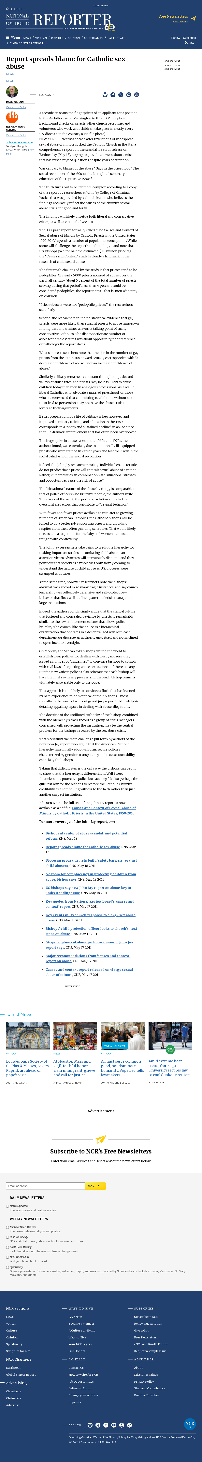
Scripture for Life (18, 1351)
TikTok (129, 1425)
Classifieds (13, 1391)
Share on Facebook (112, 94)
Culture (57, 38)
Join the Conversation (19, 142)
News (27, 38)
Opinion (74, 38)
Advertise (13, 1405)
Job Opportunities (81, 1381)
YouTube (113, 1425)
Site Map (131, 1437)
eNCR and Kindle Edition (151, 1344)
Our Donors (77, 1351)
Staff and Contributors (150, 1388)
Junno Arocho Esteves (115, 1083)
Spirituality (93, 38)
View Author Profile (16, 107)
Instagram (121, 1425)
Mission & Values (146, 1374)
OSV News (76, 1083)
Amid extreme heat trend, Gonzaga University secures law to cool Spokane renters (170, 1068)
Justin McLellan (16, 1083)
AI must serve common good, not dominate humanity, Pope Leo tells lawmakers (122, 1068)
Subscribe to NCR (146, 1317)
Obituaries (13, 1398)
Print (136, 94)
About (138, 1368)
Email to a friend (128, 94)
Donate (189, 42)
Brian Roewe (157, 1082)
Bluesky (90, 1425)
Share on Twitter (120, 94)
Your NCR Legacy (80, 1344)
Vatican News (115, 1045)
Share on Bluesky (105, 94)
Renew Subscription (148, 1323)
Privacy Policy (144, 1381)
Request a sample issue (150, 1351)
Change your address (83, 1395)
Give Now (75, 1317)
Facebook (105, 1425)
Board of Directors (147, 1395)
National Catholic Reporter (190, 1424)
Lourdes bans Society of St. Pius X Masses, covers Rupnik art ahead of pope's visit (27, 1068)
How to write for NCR (83, 1374)
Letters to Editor (80, 1388)
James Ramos (61, 1083)
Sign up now (180, 21)
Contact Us (76, 1368)
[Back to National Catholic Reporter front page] (60, 22)
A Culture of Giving (82, 1330)
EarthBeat (115, 38)
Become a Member (81, 1323)
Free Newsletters (146, 1337)
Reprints (75, 1402)
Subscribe (189, 37)
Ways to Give (77, 1337)
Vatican (41, 38)
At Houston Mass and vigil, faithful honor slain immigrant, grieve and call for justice (74, 1068)
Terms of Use (101, 1437)
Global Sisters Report (27, 43)
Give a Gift (141, 1330)
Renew (175, 37)
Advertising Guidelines (80, 1437)
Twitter (97, 1425)
